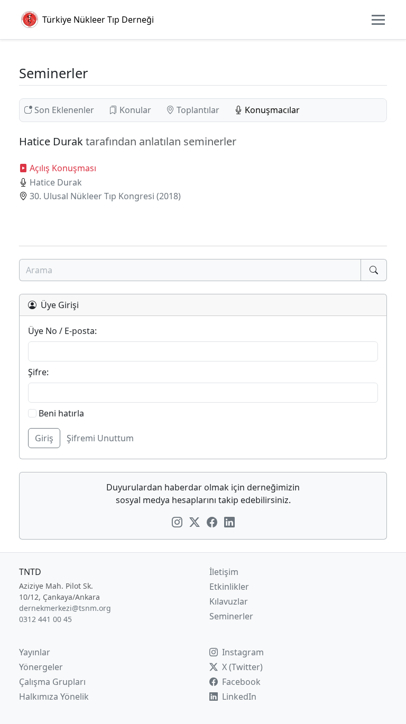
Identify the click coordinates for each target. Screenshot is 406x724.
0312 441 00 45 (45, 619)
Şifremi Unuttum (100, 438)
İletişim (223, 572)
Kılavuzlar (228, 601)
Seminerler (231, 616)
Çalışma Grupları (52, 682)
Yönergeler (41, 667)
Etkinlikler (229, 586)
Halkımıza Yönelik (54, 696)
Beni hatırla (60, 413)
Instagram (242, 652)
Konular (135, 110)
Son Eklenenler (64, 110)
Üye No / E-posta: (62, 331)
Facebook (240, 682)
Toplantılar (198, 110)
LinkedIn (238, 696)
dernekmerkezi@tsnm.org (65, 608)
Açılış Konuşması (63, 168)
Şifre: (38, 372)
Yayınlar (34, 652)
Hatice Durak (56, 182)
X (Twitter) (241, 667)
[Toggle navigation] (378, 20)
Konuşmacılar (271, 110)
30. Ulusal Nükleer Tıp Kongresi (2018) (105, 196)
